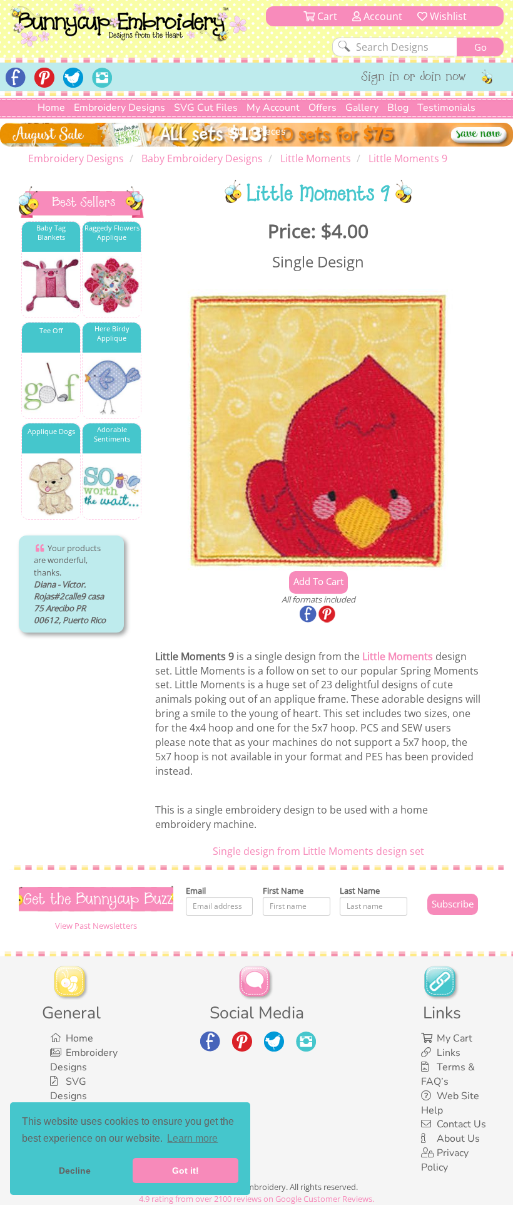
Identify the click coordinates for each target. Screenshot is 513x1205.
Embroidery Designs (119, 108)
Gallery (361, 108)
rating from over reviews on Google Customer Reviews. (256, 1198)
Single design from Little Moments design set (318, 851)
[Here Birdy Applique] (112, 386)
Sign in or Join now (414, 78)
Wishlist (447, 16)
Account (381, 16)
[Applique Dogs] (51, 487)
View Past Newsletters (96, 925)
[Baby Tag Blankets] (51, 285)
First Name (283, 890)
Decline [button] (75, 1171)
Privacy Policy (445, 1160)
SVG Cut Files (206, 108)
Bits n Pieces (257, 131)
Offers (322, 108)
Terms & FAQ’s (448, 1074)
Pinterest (327, 615)
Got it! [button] (185, 1171)
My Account (273, 108)
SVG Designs (68, 1089)
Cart (326, 16)
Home (51, 108)
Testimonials (446, 108)
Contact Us (461, 1124)
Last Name (360, 890)
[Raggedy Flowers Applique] (112, 285)
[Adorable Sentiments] (112, 487)
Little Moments (397, 656)
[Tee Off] (51, 386)
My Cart (454, 1038)
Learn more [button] (192, 1138)
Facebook (309, 615)
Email (196, 890)
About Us (458, 1139)
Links (448, 1053)
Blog (398, 108)
